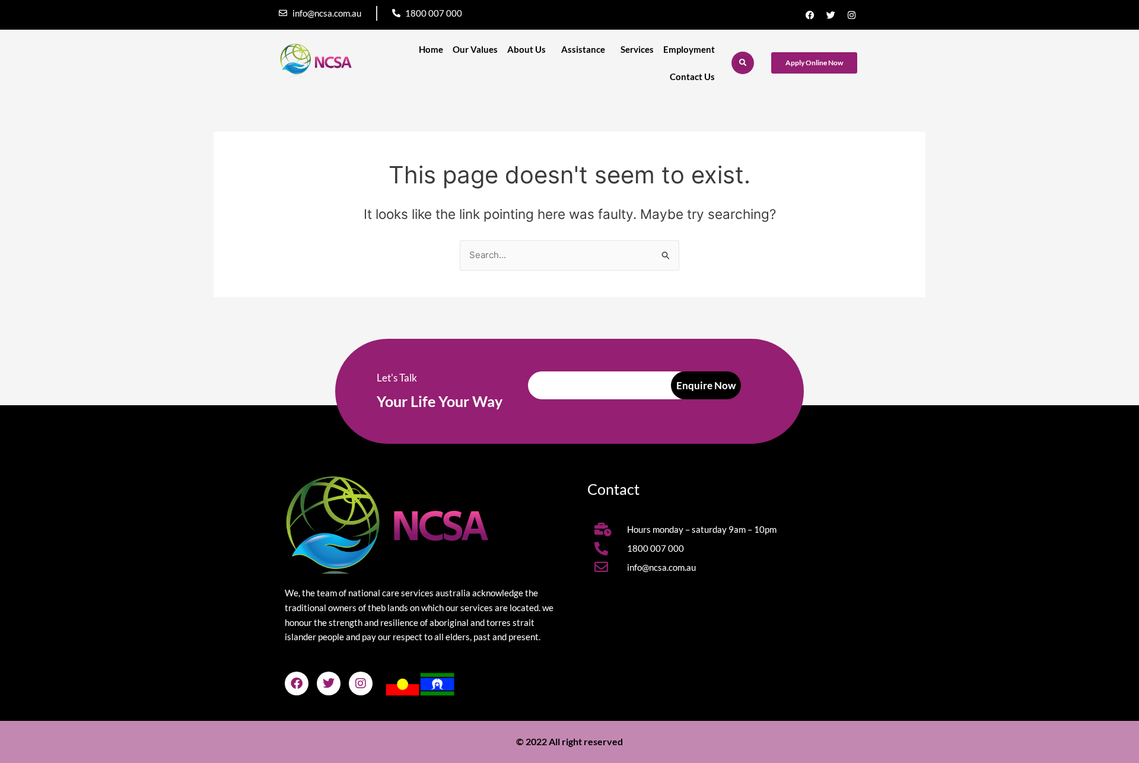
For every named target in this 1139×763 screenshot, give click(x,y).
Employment (689, 49)
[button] (743, 63)
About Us (526, 49)
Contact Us (692, 76)
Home (431, 49)
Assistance (583, 49)
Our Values (475, 49)
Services (637, 49)
